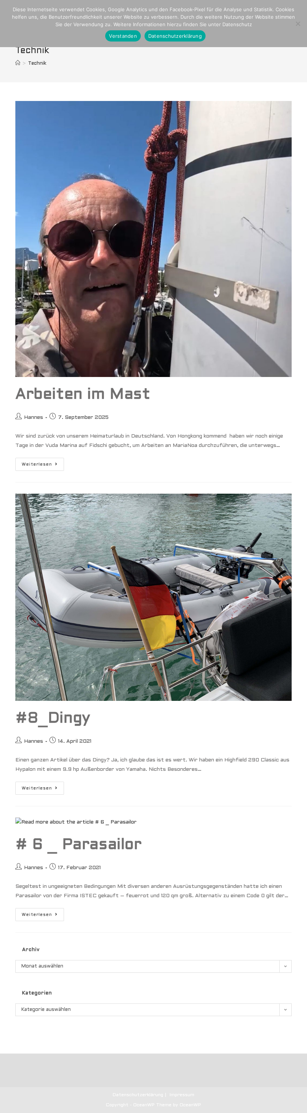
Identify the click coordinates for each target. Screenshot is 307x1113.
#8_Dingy (53, 719)
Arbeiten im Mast (83, 395)
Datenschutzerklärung (138, 1095)
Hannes (33, 417)
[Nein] (297, 23)
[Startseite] (17, 63)
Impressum (182, 1095)
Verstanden (123, 36)
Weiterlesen (43, 466)
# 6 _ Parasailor (78, 845)
